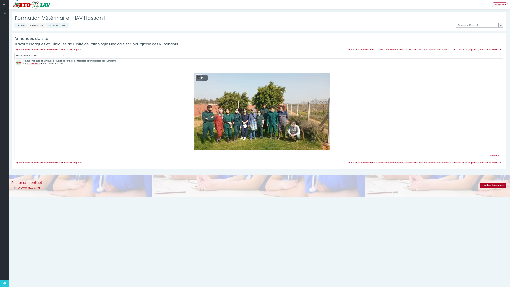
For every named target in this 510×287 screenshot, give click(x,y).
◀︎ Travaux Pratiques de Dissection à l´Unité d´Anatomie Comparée (49, 49)
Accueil (21, 25)
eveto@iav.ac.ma (29, 187)
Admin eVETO (33, 63)
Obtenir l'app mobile (494, 185)
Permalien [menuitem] (495, 155)
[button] (454, 25)
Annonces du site (56, 25)
